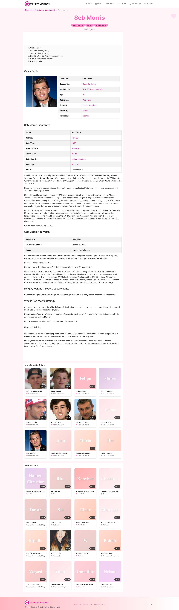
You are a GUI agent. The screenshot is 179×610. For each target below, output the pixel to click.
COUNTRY (122, 4)
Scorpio (86, 116)
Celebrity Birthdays (40, 4)
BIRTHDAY (110, 4)
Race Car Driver (51, 10)
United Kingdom (89, 105)
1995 (92, 89)
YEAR (99, 4)
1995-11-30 (99, 89)
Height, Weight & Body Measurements (46, 56)
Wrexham (87, 100)
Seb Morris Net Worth (39, 53)
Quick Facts (35, 48)
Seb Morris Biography (39, 51)
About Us (77, 604)
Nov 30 (86, 89)
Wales (85, 110)
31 (84, 95)
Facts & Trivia (36, 61)
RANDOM (149, 4)
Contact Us (87, 604)
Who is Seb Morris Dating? (41, 59)
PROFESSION (136, 4)
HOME (90, 4)
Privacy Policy (99, 604)
